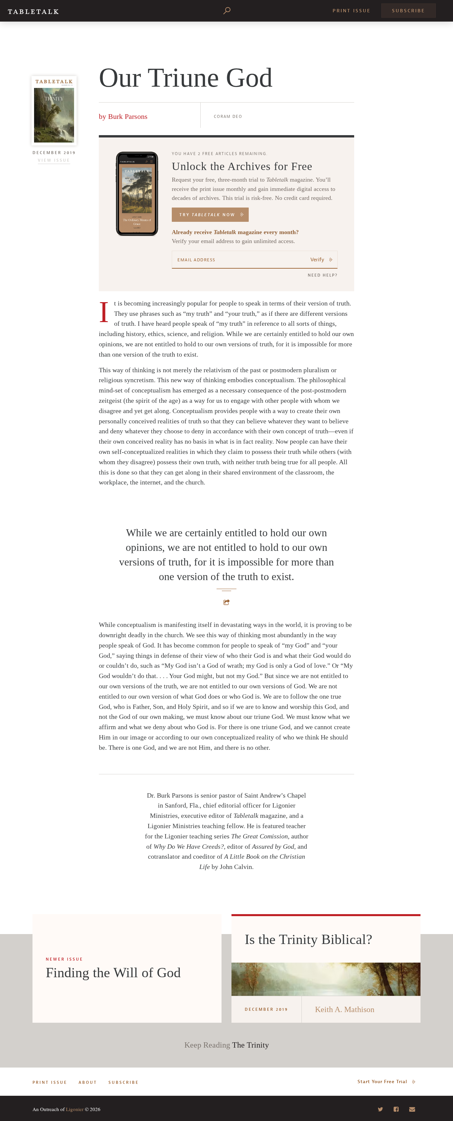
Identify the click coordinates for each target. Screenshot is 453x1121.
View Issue (54, 160)
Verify (317, 259)
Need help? (323, 275)
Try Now (207, 214)
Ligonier (75, 1109)
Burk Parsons (128, 116)
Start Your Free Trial (382, 1081)
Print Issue (352, 11)
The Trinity (250, 1045)
